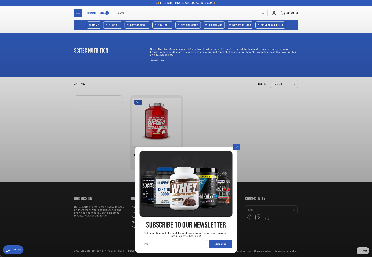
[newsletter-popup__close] (236, 147)
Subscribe (220, 243)
